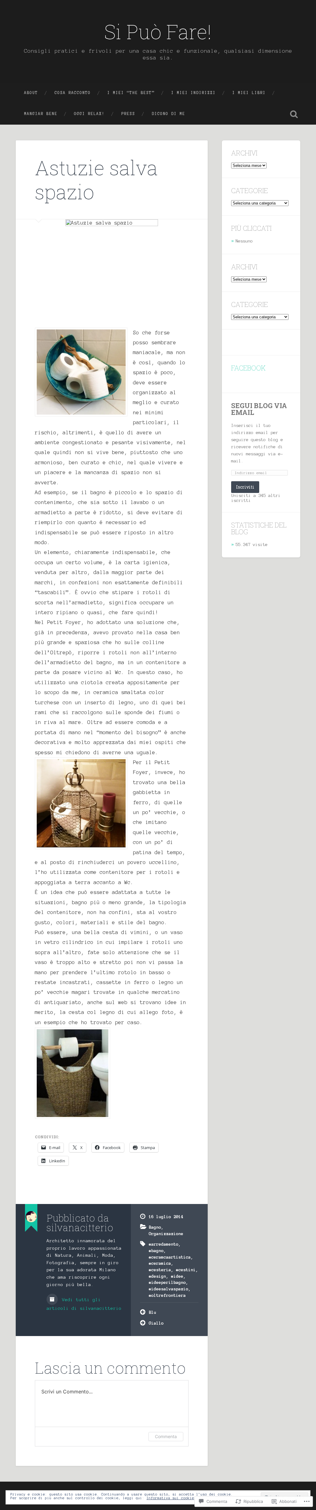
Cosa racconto (73, 93)
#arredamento (163, 1244)
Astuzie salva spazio (96, 179)
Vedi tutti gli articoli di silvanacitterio (84, 1304)
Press (128, 114)
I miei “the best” (131, 93)
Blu (152, 1312)
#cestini (186, 1269)
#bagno (156, 1250)
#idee (177, 1276)
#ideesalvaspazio (168, 1288)
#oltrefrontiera (167, 1295)
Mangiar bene (40, 114)
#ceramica (160, 1263)
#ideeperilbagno (167, 1282)
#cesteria (160, 1269)
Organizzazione (166, 1233)
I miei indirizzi (193, 93)
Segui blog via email (259, 409)
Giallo (156, 1323)
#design (157, 1276)
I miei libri (249, 93)
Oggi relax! (89, 114)
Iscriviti (245, 487)
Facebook (248, 367)
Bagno (155, 1227)
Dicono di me (168, 114)
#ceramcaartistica (170, 1257)
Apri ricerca (294, 114)
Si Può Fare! (158, 31)
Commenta (166, 1436)
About (31, 93)
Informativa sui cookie (170, 1498)
